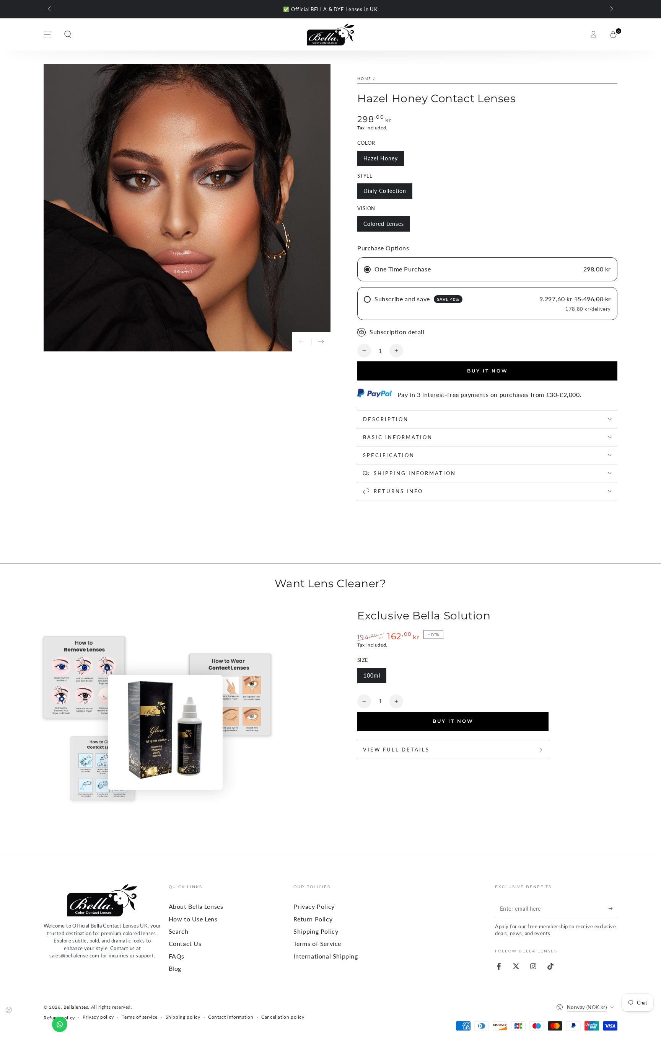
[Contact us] (59, 1024)
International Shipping (325, 956)
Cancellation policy (282, 1017)
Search (179, 931)
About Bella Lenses (196, 906)
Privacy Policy (313, 906)
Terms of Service (317, 943)
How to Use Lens (193, 919)
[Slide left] (50, 9)
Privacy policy (98, 1017)
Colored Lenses (383, 223)
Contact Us (185, 943)
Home (364, 78)
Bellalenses (75, 1007)
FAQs (176, 956)
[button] (68, 34)
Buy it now (487, 371)
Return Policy (312, 919)
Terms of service (140, 1017)
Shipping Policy (315, 931)
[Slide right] (610, 9)
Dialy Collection (384, 191)
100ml (371, 675)
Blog (175, 968)
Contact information (230, 1017)
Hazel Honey (380, 158)
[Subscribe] (613, 908)
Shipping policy (183, 1017)
